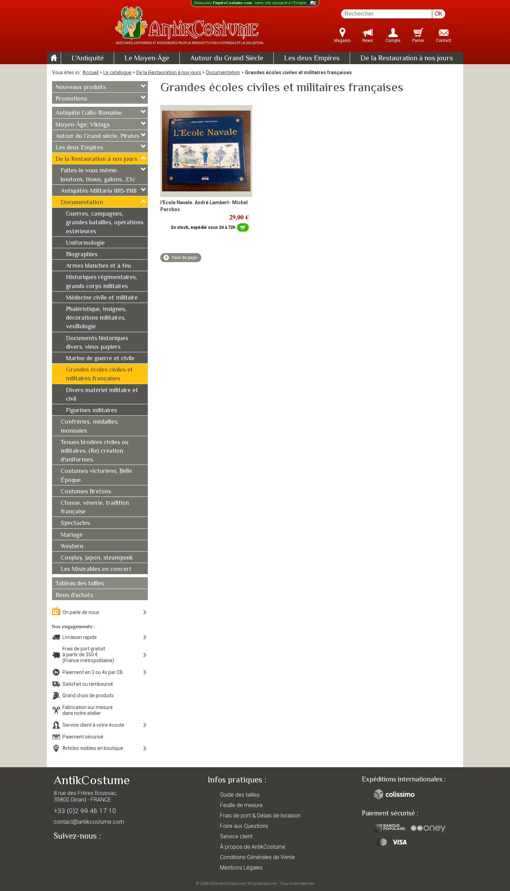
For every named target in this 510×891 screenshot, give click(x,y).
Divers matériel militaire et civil (102, 395)
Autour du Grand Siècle (226, 58)
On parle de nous (80, 612)
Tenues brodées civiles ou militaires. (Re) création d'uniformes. (94, 451)
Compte (392, 40)
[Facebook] (71, 852)
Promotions (71, 99)
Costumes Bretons (86, 492)
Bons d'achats (74, 595)
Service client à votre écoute (93, 725)
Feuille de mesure (241, 805)
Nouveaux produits (81, 88)
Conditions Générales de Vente (257, 857)
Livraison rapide (79, 637)
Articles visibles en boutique (92, 748)
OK (439, 14)
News (367, 40)
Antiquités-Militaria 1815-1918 (99, 191)
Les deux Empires (312, 58)
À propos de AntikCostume (253, 847)
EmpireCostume (262, 883)
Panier (418, 40)
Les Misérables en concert (96, 569)
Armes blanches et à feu (98, 266)
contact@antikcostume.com (89, 822)
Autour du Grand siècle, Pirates (97, 136)
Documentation (223, 72)
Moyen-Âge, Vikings (83, 125)
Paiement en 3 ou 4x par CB (92, 672)
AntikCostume (231, 883)
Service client (236, 836)
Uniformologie (85, 243)
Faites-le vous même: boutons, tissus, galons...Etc (98, 175)
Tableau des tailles (80, 584)
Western (72, 547)
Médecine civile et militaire (102, 298)
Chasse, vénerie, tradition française (95, 508)
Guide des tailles (240, 794)
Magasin (342, 40)
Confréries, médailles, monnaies (90, 426)
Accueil (91, 72)
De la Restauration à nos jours (406, 58)
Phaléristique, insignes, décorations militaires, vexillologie (96, 318)
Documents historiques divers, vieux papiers (97, 343)
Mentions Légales (241, 867)
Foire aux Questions (244, 826)
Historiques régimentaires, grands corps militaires (101, 282)
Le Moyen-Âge (147, 58)
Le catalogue (117, 72)
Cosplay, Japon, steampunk (97, 558)
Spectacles (75, 523)
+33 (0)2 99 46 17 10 (85, 811)
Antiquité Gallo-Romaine (89, 113)
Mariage (72, 535)
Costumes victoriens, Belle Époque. (96, 476)
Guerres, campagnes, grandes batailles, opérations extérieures (104, 222)
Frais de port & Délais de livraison (260, 815)
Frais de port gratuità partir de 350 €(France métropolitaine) (88, 654)
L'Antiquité (87, 58)
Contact (443, 40)
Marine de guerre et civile (100, 359)
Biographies (81, 255)
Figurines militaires (91, 411)
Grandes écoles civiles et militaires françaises (99, 374)
